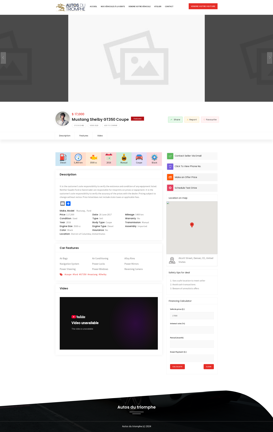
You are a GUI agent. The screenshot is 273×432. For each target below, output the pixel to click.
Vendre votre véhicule (140, 6)
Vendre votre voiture (203, 6)
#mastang (93, 274)
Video (100, 135)
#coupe (68, 274)
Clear (208, 367)
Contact (169, 6)
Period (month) (177, 337)
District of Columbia (81, 233)
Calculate (177, 367)
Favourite (211, 119)
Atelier (157, 6)
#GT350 (82, 274)
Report (193, 119)
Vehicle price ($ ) (177, 309)
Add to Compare (110, 125)
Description (64, 135)
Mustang (80, 210)
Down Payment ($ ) (178, 352)
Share (176, 119)
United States (98, 233)
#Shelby (102, 274)
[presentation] (3, 58)
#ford (75, 274)
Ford (89, 210)
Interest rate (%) (177, 323)
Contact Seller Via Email (188, 155)
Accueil (93, 6)
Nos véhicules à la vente (113, 6)
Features (83, 135)
